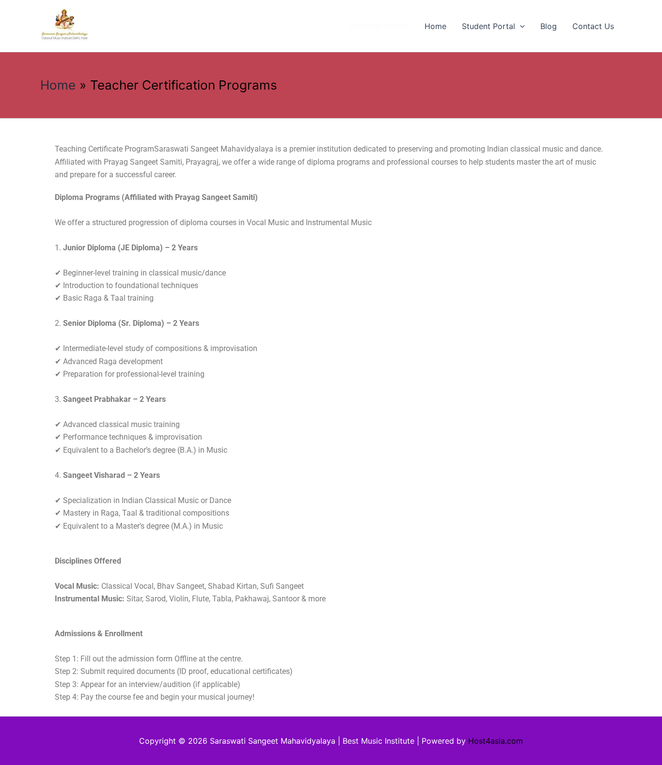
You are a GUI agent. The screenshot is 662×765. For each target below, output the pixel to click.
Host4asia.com (495, 741)
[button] (520, 26)
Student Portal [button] (488, 26)
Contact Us (593, 26)
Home (435, 26)
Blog (548, 26)
